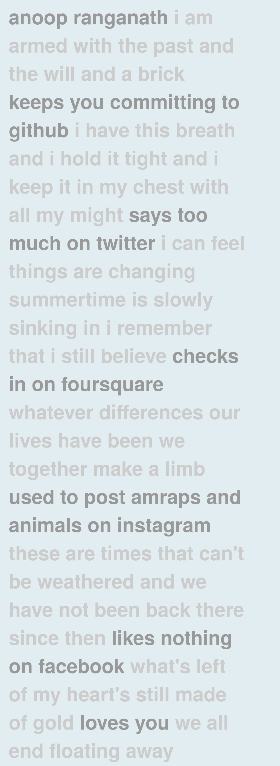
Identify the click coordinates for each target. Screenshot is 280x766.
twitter (125, 242)
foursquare (112, 383)
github (39, 129)
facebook (81, 665)
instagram (164, 524)
